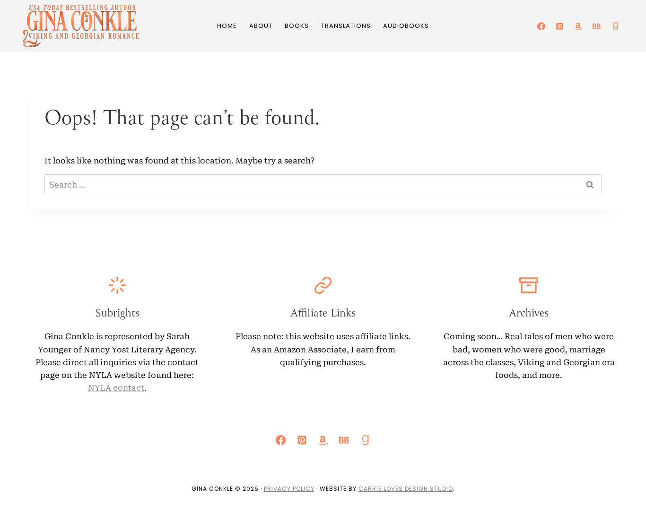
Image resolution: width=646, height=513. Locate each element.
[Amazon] (578, 26)
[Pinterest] (560, 26)
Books (297, 25)
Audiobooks (406, 25)
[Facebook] (541, 26)
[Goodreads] (615, 26)
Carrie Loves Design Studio (405, 489)
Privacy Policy (289, 489)
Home (227, 25)
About (260, 25)
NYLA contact (116, 387)
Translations (346, 25)
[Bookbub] (597, 26)
